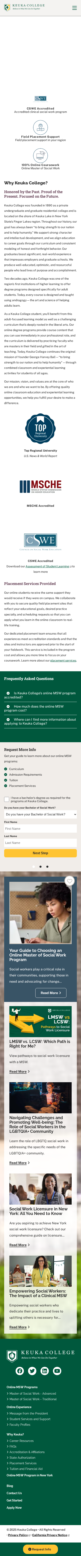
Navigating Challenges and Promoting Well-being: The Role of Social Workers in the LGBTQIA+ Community (37, 1124)
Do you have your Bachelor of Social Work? (29, 807)
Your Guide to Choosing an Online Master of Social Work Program (37, 955)
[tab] (40, 696)
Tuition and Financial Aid (26, 1469)
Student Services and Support (30, 1419)
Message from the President (29, 1413)
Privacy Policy (18, 1535)
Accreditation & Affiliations (27, 1452)
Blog (10, 1486)
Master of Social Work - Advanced (33, 1393)
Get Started (14, 1500)
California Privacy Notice (49, 1535)
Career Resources (22, 1441)
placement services (63, 660)
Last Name (10, 836)
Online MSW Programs (22, 1387)
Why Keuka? (15, 1434)
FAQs (13, 1446)
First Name (10, 822)
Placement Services (23, 1463)
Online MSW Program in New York (30, 1475)
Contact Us (14, 1493)
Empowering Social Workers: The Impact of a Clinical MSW (38, 1293)
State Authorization (22, 1457)
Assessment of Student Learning (47, 566)
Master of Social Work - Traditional (33, 1399)
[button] (40, 696)
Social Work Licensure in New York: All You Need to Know (38, 1211)
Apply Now (14, 1507)
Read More (49, 993)
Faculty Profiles (20, 1424)
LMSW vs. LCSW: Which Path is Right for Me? (39, 1043)
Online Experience (19, 1407)
